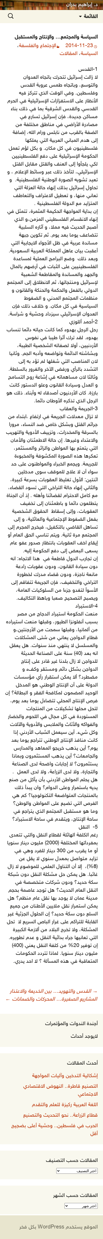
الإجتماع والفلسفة (37, 46)
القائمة (91, 16)
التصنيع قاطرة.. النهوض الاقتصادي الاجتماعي (60, 1090)
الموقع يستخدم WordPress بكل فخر (58, 1227)
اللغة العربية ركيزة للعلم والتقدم (65, 1105)
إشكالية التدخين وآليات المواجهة (65, 1076)
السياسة (89, 54)
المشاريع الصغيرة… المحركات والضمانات (51, 999)
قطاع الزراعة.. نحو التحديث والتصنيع (60, 1115)
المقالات (68, 54)
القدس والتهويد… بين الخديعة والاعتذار (54, 991)
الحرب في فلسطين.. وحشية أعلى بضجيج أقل (54, 1130)
